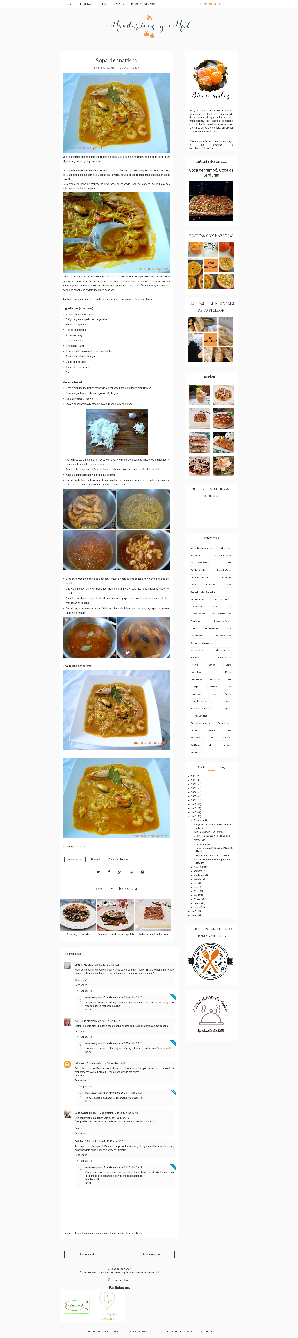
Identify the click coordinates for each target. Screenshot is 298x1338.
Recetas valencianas (200, 723)
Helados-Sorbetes (223, 650)
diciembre (199, 820)
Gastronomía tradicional (202, 643)
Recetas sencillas (199, 716)
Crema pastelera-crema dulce (204, 592)
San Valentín (196, 738)
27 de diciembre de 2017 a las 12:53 (105, 1141)
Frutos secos (197, 635)
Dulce (103, 4)
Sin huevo (195, 745)
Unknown (79, 1063)
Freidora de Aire (210, 628)
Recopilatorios (224, 723)
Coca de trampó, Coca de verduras (211, 173)
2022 (194, 792)
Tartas (210, 745)
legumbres (196, 672)
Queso (228, 708)
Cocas (228, 584)
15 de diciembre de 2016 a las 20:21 (122, 1092)
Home (69, 4)
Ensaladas (195, 621)
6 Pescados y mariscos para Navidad (212, 855)
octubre (198, 871)
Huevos (194, 665)
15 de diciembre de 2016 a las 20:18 (122, 1043)
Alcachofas (226, 548)
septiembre (200, 875)
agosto (198, 879)
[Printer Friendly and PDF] (142, 872)
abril (196, 895)
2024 (194, 784)
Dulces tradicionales (221, 614)
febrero (198, 903)
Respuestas (85, 990)
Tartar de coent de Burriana (153, 934)
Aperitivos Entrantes (222, 555)
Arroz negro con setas (78, 934)
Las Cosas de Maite (204, 1332)
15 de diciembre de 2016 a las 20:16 (122, 997)
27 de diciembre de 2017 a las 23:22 (122, 1167)
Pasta (213, 694)
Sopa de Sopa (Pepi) (86, 1112)
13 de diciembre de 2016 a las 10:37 (101, 964)
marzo (197, 899)
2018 (194, 808)
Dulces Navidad (198, 614)
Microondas (215, 679)
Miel (229, 679)
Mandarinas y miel (93, 997)
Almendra (195, 555)
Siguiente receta (151, 1254)
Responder (81, 985)
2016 (194, 816)
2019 (194, 804)
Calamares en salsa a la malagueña (212, 836)
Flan (193, 628)
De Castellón (196, 606)
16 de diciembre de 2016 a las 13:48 (118, 1112)
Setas (211, 738)
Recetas (86, 4)
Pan (229, 687)
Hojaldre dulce (224, 657)
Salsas (228, 730)
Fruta (229, 628)
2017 (194, 812)
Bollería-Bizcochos (199, 577)
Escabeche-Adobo (222, 621)
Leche (228, 665)
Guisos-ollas (197, 650)
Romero (194, 730)
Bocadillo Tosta (224, 570)
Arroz (228, 563)
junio (197, 887)
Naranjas (195, 687)
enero (197, 907)
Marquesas (199, 840)
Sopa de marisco (202, 844)
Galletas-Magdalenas (221, 635)
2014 (194, 915)
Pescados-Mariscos (119, 859)
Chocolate (210, 584)
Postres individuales (200, 708)
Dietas (214, 606)
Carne (193, 584)
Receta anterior (87, 1254)
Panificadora (196, 694)
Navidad (95, 859)
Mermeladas (196, 679)
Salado (119, 4)
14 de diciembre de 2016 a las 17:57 (100, 1021)
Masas (228, 672)
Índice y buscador (144, 4)
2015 (194, 911)
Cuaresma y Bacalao (222, 599)
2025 (194, 780)
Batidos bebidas (198, 570)
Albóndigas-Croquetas (201, 548)
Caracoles (226, 577)
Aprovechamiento (199, 563)
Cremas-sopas (75, 859)
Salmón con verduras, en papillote (116, 934)
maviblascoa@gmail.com (201, 148)
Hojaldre (195, 657)
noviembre (199, 867)
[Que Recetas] (119, 1280)
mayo (197, 891)
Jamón (212, 665)
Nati (77, 1021)
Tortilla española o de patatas (209, 832)
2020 (194, 800)
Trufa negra (226, 745)
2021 (194, 796)
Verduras (195, 752)
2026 (194, 776)
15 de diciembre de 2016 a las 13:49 (105, 1063)
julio (196, 883)
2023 (194, 788)
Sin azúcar (226, 738)
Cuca (77, 964)
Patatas (228, 694)
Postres (227, 701)
